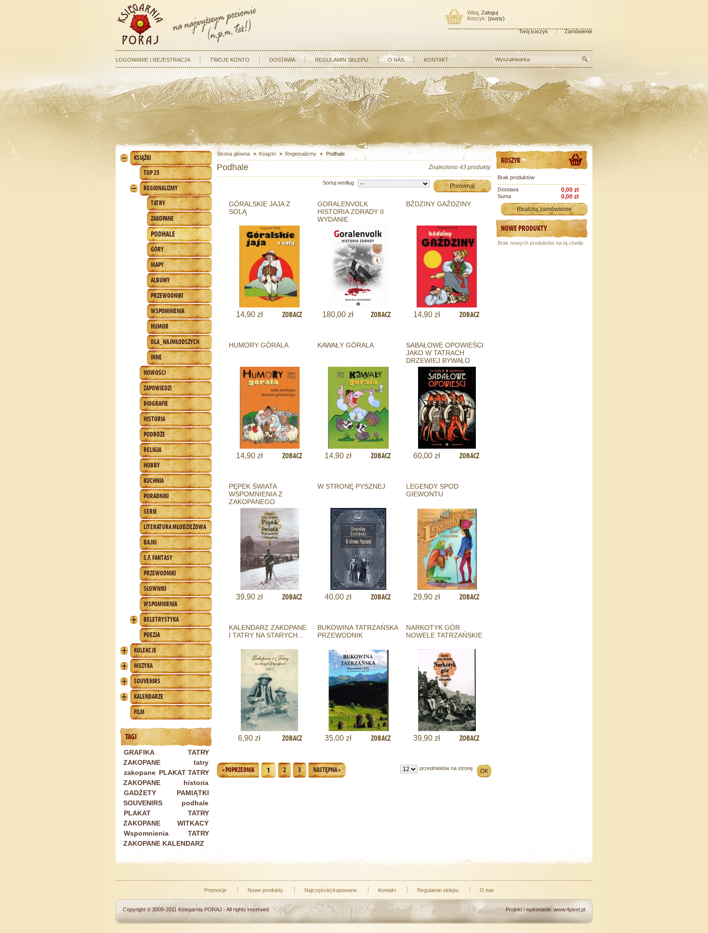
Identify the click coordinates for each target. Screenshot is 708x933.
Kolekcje (145, 650)
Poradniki (156, 496)
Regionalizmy (161, 188)
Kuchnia (154, 481)
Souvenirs (147, 681)
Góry (157, 249)
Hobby (152, 465)
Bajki (150, 542)
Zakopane (162, 218)
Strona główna (233, 154)
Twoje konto (229, 60)
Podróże (154, 434)
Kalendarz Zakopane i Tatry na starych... (267, 631)
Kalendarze (148, 697)
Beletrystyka (161, 619)
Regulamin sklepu (341, 60)
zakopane (140, 772)
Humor (160, 326)
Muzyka (143, 666)
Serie (150, 511)
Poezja (152, 635)
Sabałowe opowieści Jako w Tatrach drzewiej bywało (445, 352)
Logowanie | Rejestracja (153, 60)
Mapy (157, 265)
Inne (156, 357)
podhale (195, 803)
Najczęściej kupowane (330, 890)
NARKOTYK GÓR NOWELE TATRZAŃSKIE (444, 631)
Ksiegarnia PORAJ (200, 909)
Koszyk (510, 160)
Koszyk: (476, 18)
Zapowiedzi (157, 388)
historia (196, 782)
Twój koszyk (533, 31)
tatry (201, 762)
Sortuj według (338, 183)
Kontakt (436, 60)
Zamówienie (578, 31)
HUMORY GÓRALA (258, 345)
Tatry (158, 203)
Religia (152, 450)
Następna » (327, 770)
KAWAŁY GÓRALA (345, 345)
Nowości (155, 373)
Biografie (156, 404)
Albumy (160, 280)
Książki (142, 158)
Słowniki (155, 589)
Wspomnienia (167, 311)
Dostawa (282, 60)
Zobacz (292, 314)
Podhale (163, 234)
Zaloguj (489, 12)
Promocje (215, 890)
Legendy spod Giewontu (432, 490)
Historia (154, 419)
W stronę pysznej (351, 486)
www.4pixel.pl (569, 909)
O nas (396, 60)
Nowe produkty (524, 228)
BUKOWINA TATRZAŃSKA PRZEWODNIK (357, 631)
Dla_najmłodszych (175, 342)
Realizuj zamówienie (544, 209)
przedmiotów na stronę (446, 768)
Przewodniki (167, 296)
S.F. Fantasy (158, 558)
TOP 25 (151, 173)
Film (139, 712)
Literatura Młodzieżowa (175, 527)
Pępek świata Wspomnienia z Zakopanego (256, 494)
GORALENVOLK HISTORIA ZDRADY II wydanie (350, 211)
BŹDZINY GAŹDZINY (438, 204)
